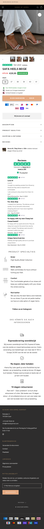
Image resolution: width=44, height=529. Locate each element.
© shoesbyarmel (22, 507)
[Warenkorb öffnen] (41, 7)
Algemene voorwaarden (10, 463)
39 (24, 82)
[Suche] (38, 7)
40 (30, 82)
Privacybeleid (6, 467)
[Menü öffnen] (3, 7)
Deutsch (21, 502)
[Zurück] (2, 59)
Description (8, 124)
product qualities (11, 130)
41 (36, 82)
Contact (5, 449)
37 (11, 82)
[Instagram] (3, 434)
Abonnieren (10, 492)
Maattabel (5, 452)
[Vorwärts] (41, 59)
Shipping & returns (11, 136)
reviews (6, 142)
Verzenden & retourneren (10, 445)
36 (5, 82)
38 (18, 82)
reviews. (25, 65)
